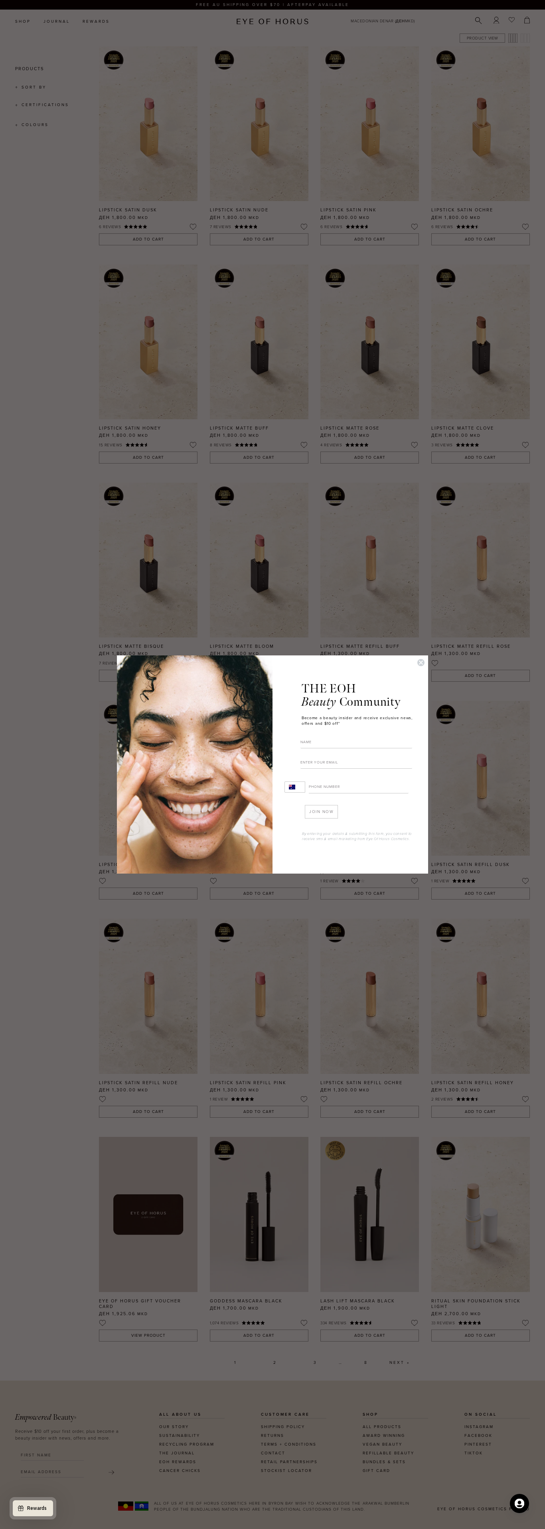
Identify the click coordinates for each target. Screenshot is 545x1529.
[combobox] (294, 787)
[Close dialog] (421, 663)
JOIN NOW (321, 811)
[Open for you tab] (519, 1503)
